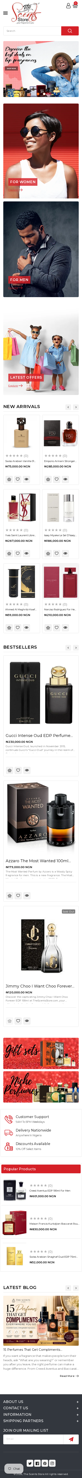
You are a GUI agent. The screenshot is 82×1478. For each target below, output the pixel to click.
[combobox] (41, 30)
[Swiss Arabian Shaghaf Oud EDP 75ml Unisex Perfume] (14, 1256)
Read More (67, 1376)
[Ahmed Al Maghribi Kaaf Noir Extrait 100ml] (21, 582)
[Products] (41, 693)
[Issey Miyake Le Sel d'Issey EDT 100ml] (60, 507)
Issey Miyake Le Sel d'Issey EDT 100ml (59, 537)
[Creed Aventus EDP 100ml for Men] (14, 1190)
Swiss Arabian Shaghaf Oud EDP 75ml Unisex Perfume (53, 1258)
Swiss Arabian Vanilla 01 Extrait (19, 462)
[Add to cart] (9, 479)
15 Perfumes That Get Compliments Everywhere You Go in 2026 (31, 1351)
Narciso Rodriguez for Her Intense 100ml (60, 611)
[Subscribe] (71, 1439)
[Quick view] (26, 479)
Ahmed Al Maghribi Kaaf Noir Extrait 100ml (20, 611)
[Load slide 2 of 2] (44, 94)
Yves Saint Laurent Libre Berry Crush (19, 537)
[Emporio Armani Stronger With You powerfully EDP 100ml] (60, 433)
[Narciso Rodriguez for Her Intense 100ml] (60, 582)
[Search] (70, 30)
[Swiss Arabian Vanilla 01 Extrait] (21, 433)
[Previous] (68, 407)
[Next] (76, 407)
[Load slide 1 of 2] (38, 94)
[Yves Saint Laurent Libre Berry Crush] (21, 507)
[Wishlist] (17, 479)
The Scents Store (33, 1474)
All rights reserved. (56, 1474)
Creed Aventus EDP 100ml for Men (50, 1190)
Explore (13, 189)
